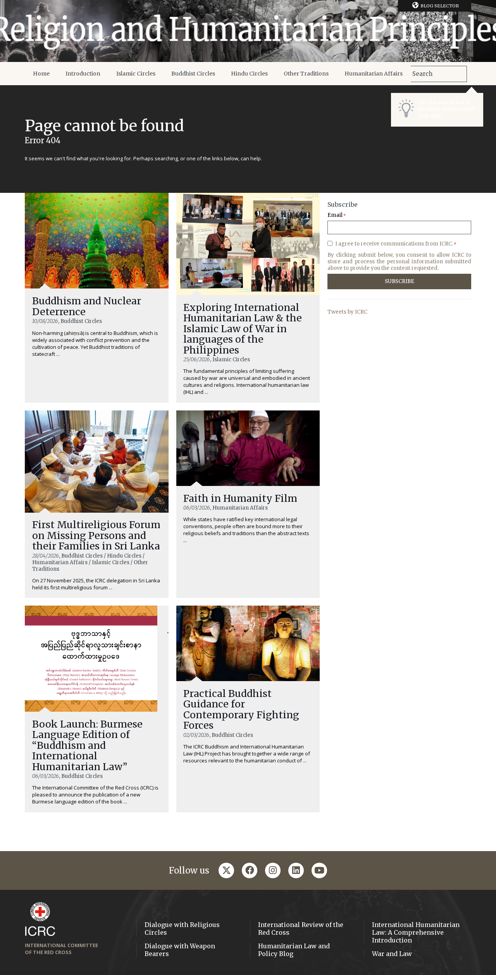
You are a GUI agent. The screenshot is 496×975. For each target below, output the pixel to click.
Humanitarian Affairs (373, 73)
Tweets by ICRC (347, 312)
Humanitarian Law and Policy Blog (294, 950)
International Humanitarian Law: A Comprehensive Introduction (416, 932)
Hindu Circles (249, 73)
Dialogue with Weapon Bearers (180, 950)
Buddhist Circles (193, 73)
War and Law (392, 954)
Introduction (82, 73)
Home (41, 73)
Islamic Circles (135, 73)
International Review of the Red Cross (300, 928)
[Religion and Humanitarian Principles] (248, 31)
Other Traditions (306, 73)
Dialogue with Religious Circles (182, 928)
